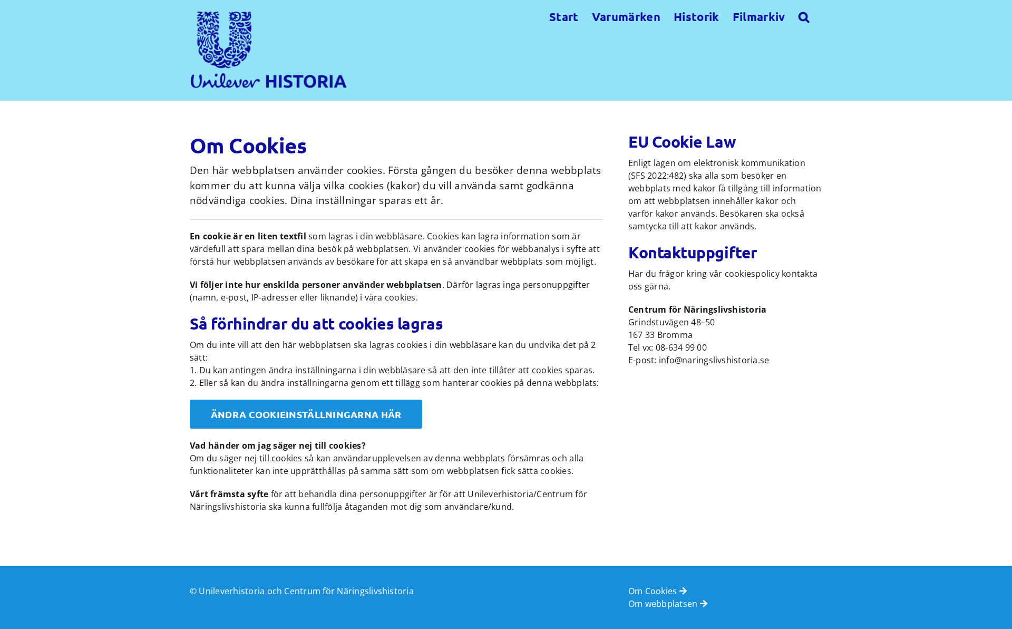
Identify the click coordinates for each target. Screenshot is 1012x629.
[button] (804, 16)
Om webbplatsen (664, 603)
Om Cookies (653, 591)
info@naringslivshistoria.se (714, 360)
